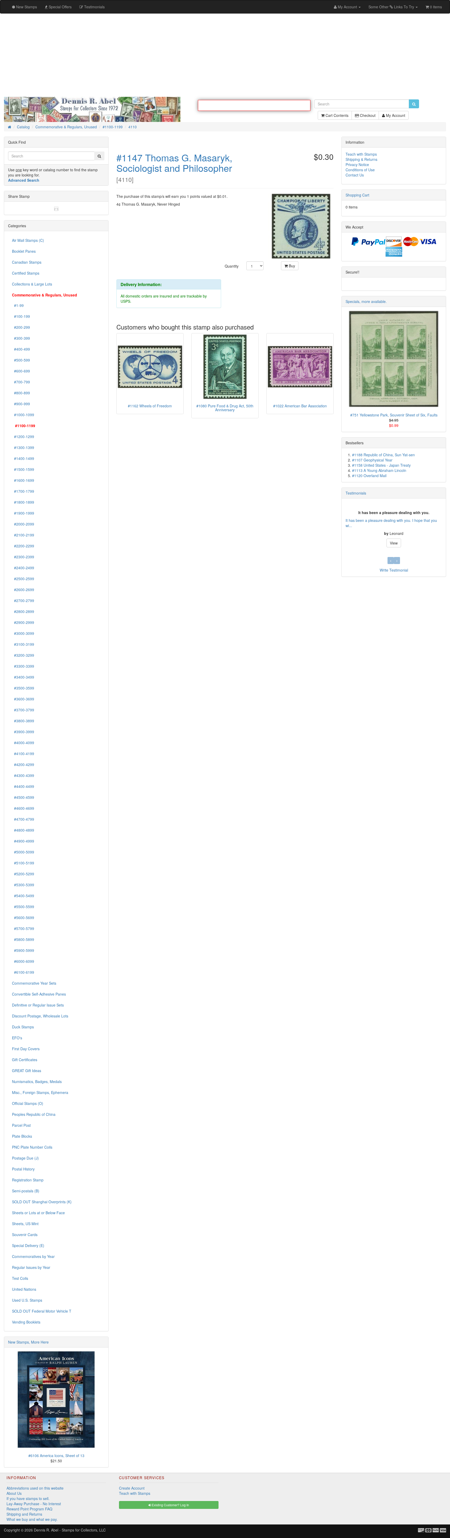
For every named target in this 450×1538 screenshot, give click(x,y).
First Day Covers (26, 1049)
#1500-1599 (23, 469)
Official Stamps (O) (27, 1103)
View (394, 543)
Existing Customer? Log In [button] (170, 1505)
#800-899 (21, 393)
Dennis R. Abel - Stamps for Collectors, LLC (70, 1530)
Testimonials (356, 493)
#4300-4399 (23, 775)
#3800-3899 (23, 721)
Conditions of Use (360, 170)
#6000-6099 (23, 961)
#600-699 (21, 371)
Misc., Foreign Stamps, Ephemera (40, 1092)
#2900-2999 (23, 622)
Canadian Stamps (26, 262)
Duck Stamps (23, 1027)
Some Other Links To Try (391, 6)
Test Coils (20, 1278)
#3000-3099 (23, 633)
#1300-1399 (23, 447)
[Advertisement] (225, 55)
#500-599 (21, 360)
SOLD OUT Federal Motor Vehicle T (41, 1311)
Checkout (367, 118)
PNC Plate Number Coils (32, 1147)
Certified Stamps (25, 273)
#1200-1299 (23, 436)
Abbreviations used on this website (35, 1488)
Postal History (23, 1169)
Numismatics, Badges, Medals (37, 1081)
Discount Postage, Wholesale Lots (40, 1016)
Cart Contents (336, 118)
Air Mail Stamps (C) (28, 240)
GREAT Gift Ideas (26, 1070)
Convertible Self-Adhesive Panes (39, 994)
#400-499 (21, 349)
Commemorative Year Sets (34, 983)
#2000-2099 (23, 524)
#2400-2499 (23, 568)
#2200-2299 (23, 546)
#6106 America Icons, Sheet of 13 (56, 1455)
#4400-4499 (23, 786)
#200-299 (21, 327)
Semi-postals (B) (25, 1191)
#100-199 (21, 316)
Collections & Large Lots (32, 284)
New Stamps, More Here (28, 1342)
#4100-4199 (23, 753)
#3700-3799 (23, 710)
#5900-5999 (23, 950)
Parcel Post (21, 1125)
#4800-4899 (23, 830)
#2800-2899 (23, 611)
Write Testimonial (394, 570)
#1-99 (18, 305)
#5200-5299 (23, 874)
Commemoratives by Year (33, 1256)
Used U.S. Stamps (27, 1300)
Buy (291, 266)
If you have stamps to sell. (28, 1498)
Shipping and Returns (24, 1514)
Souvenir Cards (25, 1234)
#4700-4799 (23, 819)
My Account (395, 118)
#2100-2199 (23, 535)
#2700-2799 (23, 600)
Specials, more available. (366, 301)
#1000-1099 (23, 414)
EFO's (17, 1038)
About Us (14, 1493)
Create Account (132, 1488)
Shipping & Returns (361, 159)
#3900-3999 (23, 732)
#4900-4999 (23, 841)
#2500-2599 (23, 578)
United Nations (24, 1289)
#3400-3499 (23, 677)
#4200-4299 (23, 764)
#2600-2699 (23, 589)
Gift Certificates (24, 1059)
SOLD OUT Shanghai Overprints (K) (42, 1202)
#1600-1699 (23, 480)
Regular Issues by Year (31, 1267)
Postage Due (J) (25, 1158)
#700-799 (21, 382)
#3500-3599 (23, 688)
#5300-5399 (23, 885)
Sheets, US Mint (25, 1223)
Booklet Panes (24, 251)
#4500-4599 (23, 797)
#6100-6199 (23, 972)
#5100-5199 (23, 863)
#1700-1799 (23, 491)
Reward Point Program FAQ (29, 1509)
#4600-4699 (23, 808)
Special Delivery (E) (28, 1245)
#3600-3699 (23, 699)
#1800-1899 (23, 502)
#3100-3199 (23, 644)
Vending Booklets (26, 1322)
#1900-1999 (23, 513)
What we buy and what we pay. (32, 1519)
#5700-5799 (23, 928)
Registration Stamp (27, 1180)
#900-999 (21, 404)
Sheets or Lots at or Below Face (38, 1213)
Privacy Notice (357, 164)
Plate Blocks (22, 1136)
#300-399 (21, 338)
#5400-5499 (23, 895)
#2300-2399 (23, 557)
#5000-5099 (23, 852)
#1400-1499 (23, 458)
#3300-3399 (23, 666)
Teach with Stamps (361, 154)
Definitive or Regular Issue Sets (38, 1005)
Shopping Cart (357, 195)
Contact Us (355, 175)
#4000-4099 (23, 742)
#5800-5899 (23, 939)
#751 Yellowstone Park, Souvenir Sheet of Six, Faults (394, 415)
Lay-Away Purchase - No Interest (34, 1504)
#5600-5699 (23, 917)
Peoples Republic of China (33, 1114)
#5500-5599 (23, 906)
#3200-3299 (23, 655)
